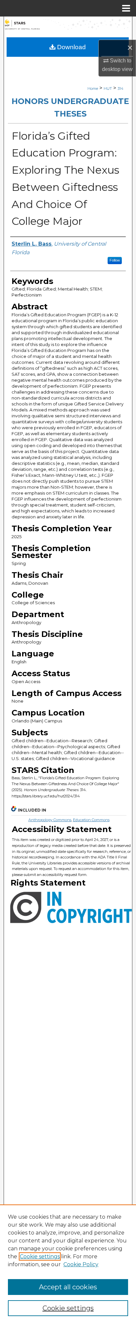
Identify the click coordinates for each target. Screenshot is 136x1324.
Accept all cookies (68, 1287)
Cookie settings (40, 1256)
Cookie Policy (80, 1264)
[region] (68, 1264)
